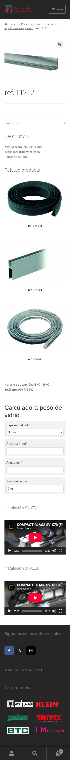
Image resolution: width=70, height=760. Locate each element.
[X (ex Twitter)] (20, 650)
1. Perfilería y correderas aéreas (37, 24)
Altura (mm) (15, 462)
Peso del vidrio (16, 481)
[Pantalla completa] (60, 551)
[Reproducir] (9, 551)
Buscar (35, 753)
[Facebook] (9, 650)
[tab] (35, 123)
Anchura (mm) (16, 443)
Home (12, 24)
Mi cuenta (11, 753)
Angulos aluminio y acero (18, 28)
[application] (35, 537)
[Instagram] (31, 650)
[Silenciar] (54, 551)
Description (12, 123)
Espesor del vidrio (18, 425)
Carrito (54, 750)
